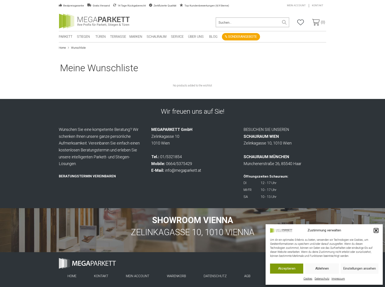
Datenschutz (322, 278)
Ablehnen (322, 268)
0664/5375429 (179, 163)
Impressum (338, 278)
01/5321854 (171, 156)
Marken (135, 37)
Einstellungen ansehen (359, 268)
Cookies (307, 278)
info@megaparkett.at (183, 170)
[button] (376, 230)
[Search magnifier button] (284, 22)
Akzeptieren (286, 268)
